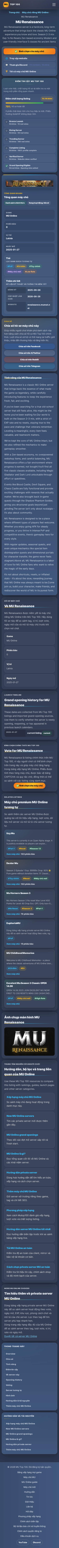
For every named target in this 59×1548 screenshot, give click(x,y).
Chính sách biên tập (29, 1521)
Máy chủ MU (29, 1477)
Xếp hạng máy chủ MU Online (24, 1097)
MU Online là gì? (16, 1153)
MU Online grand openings (22, 1134)
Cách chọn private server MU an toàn (28, 1267)
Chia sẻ (9, 1359)
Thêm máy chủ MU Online (22, 1191)
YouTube (22, 1542)
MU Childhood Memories (20, 953)
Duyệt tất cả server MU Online (20, 1336)
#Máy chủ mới (14, 271)
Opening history (14, 1380)
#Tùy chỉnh (34, 266)
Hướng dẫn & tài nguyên (18, 1401)
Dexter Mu (12, 863)
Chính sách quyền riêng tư (29, 1531)
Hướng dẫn (29, 1492)
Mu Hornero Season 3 (18, 893)
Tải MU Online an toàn (19, 1248)
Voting (9, 1385)
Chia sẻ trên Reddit (29, 359)
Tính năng (11, 1364)
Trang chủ (14, 12)
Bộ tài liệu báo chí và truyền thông (29, 1526)
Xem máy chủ (13, 854)
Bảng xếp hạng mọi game (29, 1472)
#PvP (10, 266)
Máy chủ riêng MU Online (35, 12)
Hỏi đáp (29, 1511)
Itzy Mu (10, 833)
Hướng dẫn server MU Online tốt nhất (29, 1229)
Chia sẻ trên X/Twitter (29, 353)
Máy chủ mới (29, 1487)
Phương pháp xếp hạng (20, 1210)
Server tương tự (14, 1390)
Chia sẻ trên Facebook (29, 346)
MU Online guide (29, 1482)
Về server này (12, 1375)
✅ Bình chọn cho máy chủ (29, 785)
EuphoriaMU (13, 923)
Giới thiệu (29, 1502)
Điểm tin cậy (12, 1369)
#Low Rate (30, 271)
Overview (10, 1354)
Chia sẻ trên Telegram (29, 366)
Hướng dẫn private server (22, 1172)
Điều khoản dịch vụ (29, 1536)
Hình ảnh (10, 1395)
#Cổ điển (21, 266)
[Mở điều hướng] (54, 5)
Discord (37, 1542)
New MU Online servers (20, 1115)
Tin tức (29, 1497)
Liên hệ (29, 1506)
